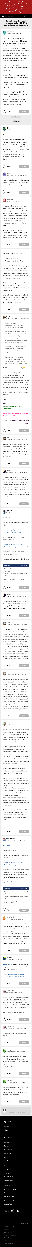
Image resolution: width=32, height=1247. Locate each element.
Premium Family (9, 1197)
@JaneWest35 (7, 964)
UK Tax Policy (7, 1240)
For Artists (7, 1146)
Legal (5, 1224)
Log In (24, 16)
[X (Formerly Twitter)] (12, 1211)
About (6, 1130)
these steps (20, 10)
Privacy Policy (7, 1229)
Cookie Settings (8, 1232)
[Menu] (29, 16)
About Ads (6, 1235)
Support (6, 1169)
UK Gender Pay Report (9, 1243)
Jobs (5, 1134)
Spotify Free (8, 1204)
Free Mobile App (9, 1177)
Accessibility (13, 1235)
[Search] (20, 16)
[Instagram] (6, 1211)
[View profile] (4, 33)
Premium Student (9, 1200)
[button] (29, 32)
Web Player (7, 1173)
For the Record (8, 1137)
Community (9, 16)
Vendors (7, 1161)
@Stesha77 (6, 518)
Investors (7, 1157)
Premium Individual (10, 1189)
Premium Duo (8, 1193)
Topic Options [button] (15, 117)
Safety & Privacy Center (9, 1226)
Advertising (7, 1153)
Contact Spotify (9, 1181)
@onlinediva (6, 845)
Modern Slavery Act (8, 1238)
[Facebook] (18, 1211)
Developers (8, 1150)
